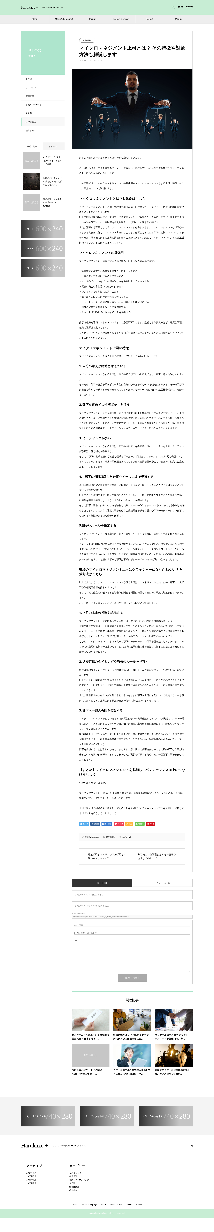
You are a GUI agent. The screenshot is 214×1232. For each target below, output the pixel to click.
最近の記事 (32, 146)
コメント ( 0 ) (102, 883)
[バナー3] (43, 275)
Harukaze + (29, 7)
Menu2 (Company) (64, 19)
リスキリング (32, 87)
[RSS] (192, 1146)
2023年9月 (31, 1176)
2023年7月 (31, 1183)
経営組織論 (31, 121)
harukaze (95, 837)
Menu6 (178, 19)
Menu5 (149, 19)
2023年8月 (31, 1179)
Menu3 (92, 19)
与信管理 (30, 96)
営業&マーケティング (35, 104)
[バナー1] (43, 235)
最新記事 (30, 78)
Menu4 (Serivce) (121, 19)
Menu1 (35, 19)
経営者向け (31, 130)
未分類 (29, 113)
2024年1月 (31, 1172)
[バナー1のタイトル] (48, 1125)
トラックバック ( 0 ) (162, 883)
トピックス (54, 146)
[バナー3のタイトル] (166, 1125)
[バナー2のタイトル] (107, 1125)
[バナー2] (43, 255)
